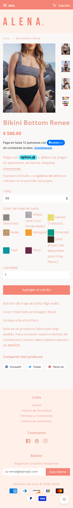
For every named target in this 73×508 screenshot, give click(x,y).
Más (11, 6)
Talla (7, 191)
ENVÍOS (14, 345)
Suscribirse (58, 472)
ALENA (55, 484)
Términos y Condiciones (36, 416)
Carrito (64, 6)
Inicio (6, 38)
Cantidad (10, 267)
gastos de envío (49, 176)
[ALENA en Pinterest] (36, 442)
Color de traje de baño (21, 208)
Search (36, 405)
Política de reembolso (36, 421)
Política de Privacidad (37, 411)
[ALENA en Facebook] (28, 442)
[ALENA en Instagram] (45, 442)
